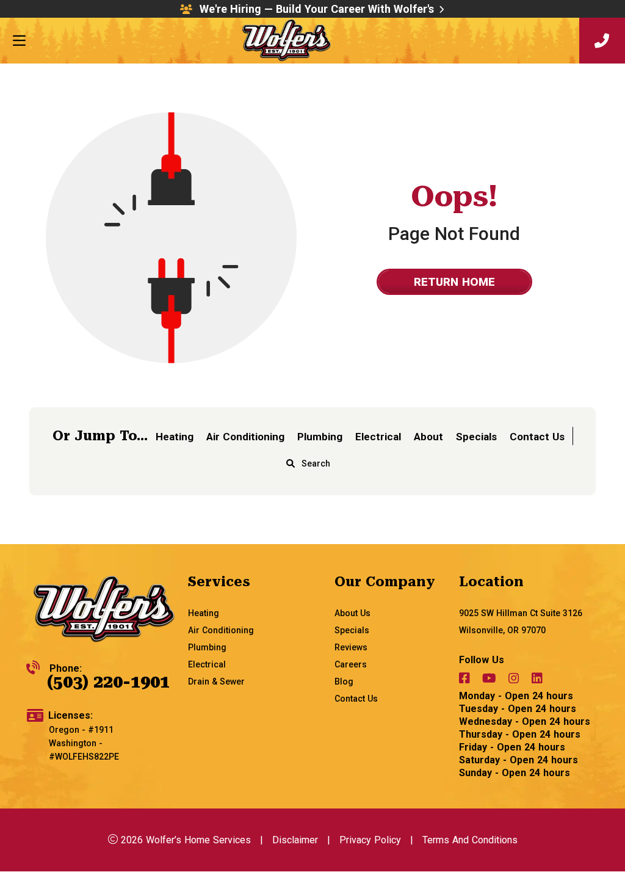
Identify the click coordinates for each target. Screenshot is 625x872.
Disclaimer (295, 840)
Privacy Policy (370, 840)
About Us (352, 613)
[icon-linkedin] (538, 680)
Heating (174, 437)
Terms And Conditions (470, 840)
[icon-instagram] (515, 680)
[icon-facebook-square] (465, 680)
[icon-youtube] (490, 680)
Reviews (350, 647)
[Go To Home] (104, 610)
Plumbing (319, 437)
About (428, 437)
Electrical (378, 437)
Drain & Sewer (216, 681)
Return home (454, 282)
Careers (350, 664)
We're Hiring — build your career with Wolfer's (317, 8)
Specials (476, 437)
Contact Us (537, 437)
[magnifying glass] (290, 463)
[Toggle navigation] (19, 41)
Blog (343, 681)
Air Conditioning (245, 437)
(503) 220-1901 (108, 682)
